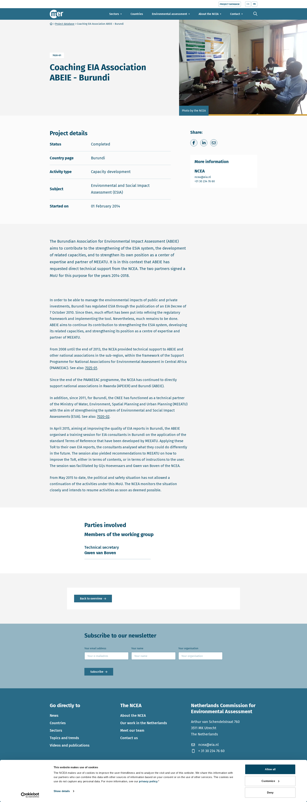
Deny (270, 792)
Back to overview (91, 598)
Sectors (56, 730)
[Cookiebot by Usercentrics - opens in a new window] (30, 795)
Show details (62, 791)
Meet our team (132, 730)
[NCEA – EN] (56, 14)
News (54, 715)
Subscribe (96, 671)
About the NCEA (133, 715)
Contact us (129, 738)
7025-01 (91, 368)
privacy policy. (148, 781)
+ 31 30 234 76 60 (211, 751)
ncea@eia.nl (205, 177)
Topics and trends (64, 738)
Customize (268, 780)
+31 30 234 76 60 (205, 181)
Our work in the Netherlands (143, 723)
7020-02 (103, 416)
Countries (58, 723)
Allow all (270, 769)
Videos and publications (70, 745)
